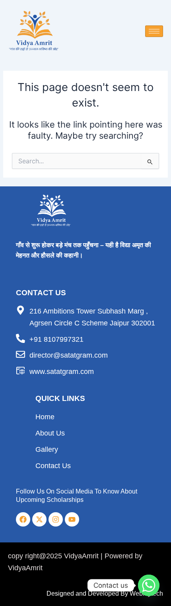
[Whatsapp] (148, 585)
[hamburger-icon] (154, 31)
